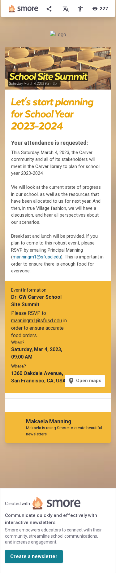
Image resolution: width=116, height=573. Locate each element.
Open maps (84, 381)
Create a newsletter (34, 556)
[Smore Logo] (23, 9)
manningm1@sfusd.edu (37, 257)
